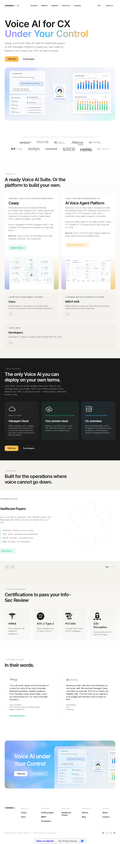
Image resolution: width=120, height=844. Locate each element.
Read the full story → (18, 716)
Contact (105, 817)
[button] (99, 6)
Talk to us (109, 5)
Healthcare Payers (66, 814)
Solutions (54, 5)
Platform (44, 5)
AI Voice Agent (47, 813)
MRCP (43, 817)
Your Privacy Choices (67, 841)
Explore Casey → (18, 248)
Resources (66, 5)
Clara (23, 817)
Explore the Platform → (77, 245)
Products (34, 5)
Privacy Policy (51, 833)
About (105, 813)
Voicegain (12, 5)
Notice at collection (45, 841)
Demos (85, 813)
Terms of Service (39, 833)
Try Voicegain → (29, 59)
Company (77, 5)
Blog (84, 817)
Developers (46, 821)
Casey (23, 813)
